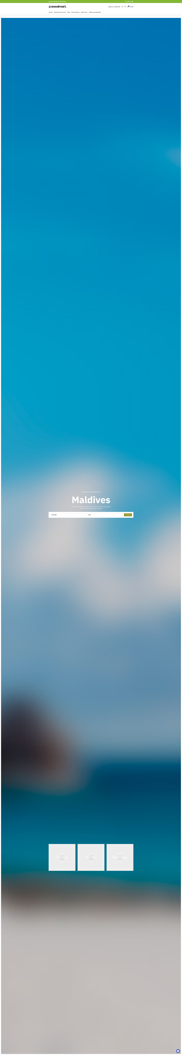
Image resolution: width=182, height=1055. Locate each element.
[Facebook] (125, 1)
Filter (128, 514)
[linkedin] (131, 1)
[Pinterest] (129, 1)
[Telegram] (132, 1)
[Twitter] (127, 1)
